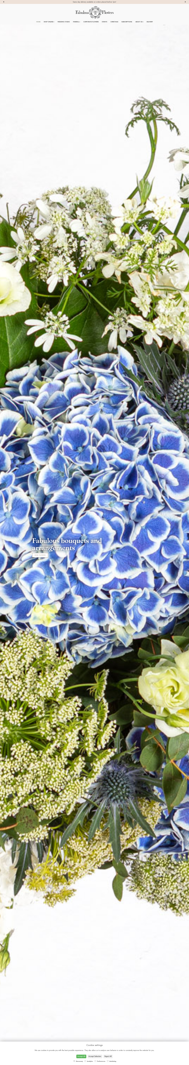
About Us (138, 22)
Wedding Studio (64, 22)
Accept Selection (94, 1056)
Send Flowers (40, 555)
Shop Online (48, 22)
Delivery (150, 22)
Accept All (81, 1056)
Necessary (79, 1061)
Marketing (112, 1061)
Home (38, 22)
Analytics (90, 1061)
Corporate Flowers (91, 22)
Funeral (76, 22)
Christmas (114, 22)
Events (104, 22)
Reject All (108, 1056)
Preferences (101, 1061)
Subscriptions (127, 22)
